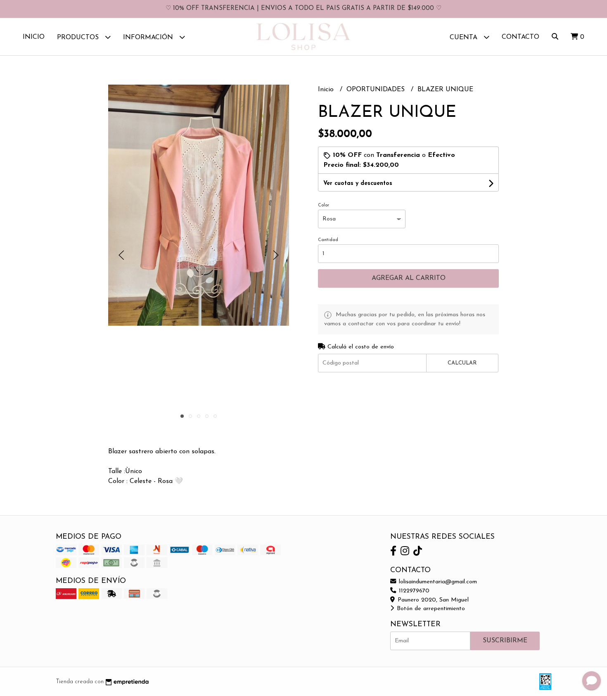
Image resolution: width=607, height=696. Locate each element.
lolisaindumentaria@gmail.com (437, 582)
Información (149, 37)
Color (323, 205)
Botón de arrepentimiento (430, 609)
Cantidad (328, 240)
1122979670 (413, 591)
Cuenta (464, 37)
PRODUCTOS (79, 37)
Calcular (462, 363)
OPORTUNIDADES (376, 89)
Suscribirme (505, 640)
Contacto (520, 37)
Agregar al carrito (409, 278)
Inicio (34, 37)
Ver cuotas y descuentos (357, 183)
